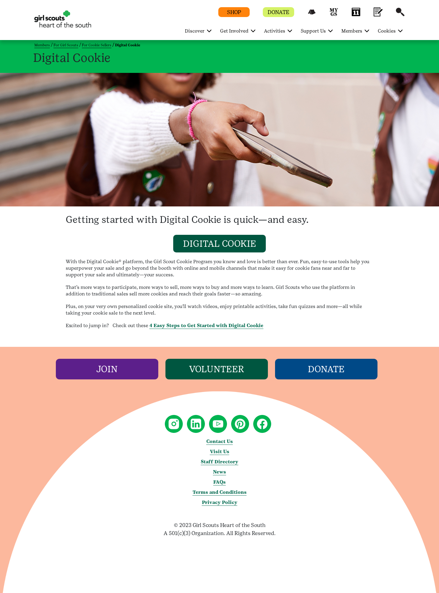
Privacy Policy (219, 502)
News (219, 472)
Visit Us (219, 451)
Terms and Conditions (220, 492)
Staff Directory (219, 462)
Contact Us (219, 441)
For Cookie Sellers (96, 45)
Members (42, 45)
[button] (311, 15)
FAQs (219, 482)
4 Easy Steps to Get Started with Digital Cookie (206, 325)
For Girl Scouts (65, 45)
